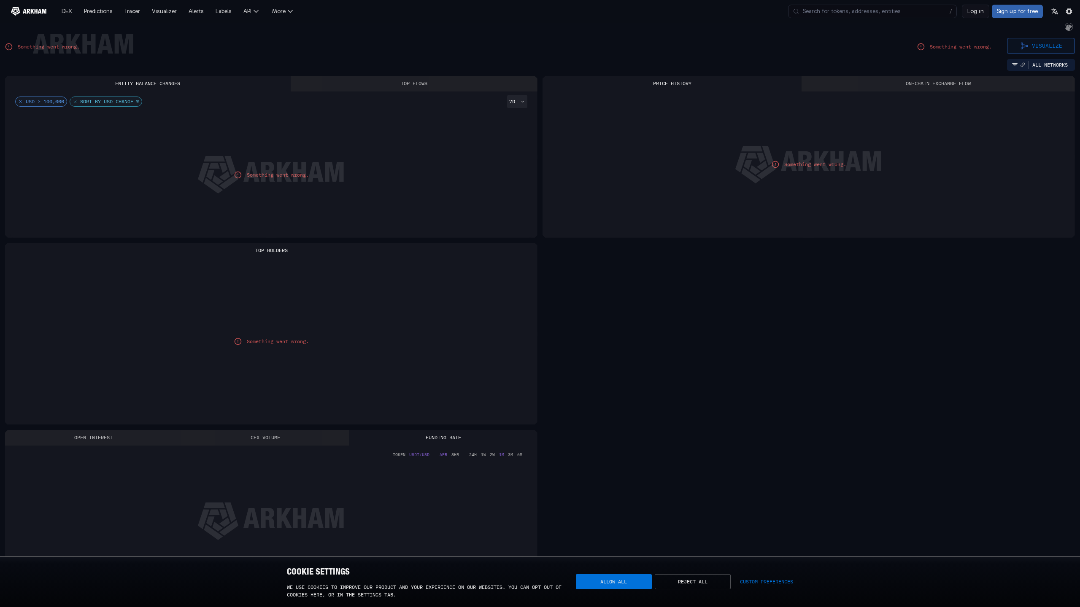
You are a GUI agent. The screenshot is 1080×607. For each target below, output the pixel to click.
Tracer (132, 11)
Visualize (1047, 45)
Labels (224, 11)
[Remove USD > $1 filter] (20, 101)
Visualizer (164, 11)
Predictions (98, 11)
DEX (67, 11)
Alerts (196, 11)
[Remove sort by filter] (75, 101)
